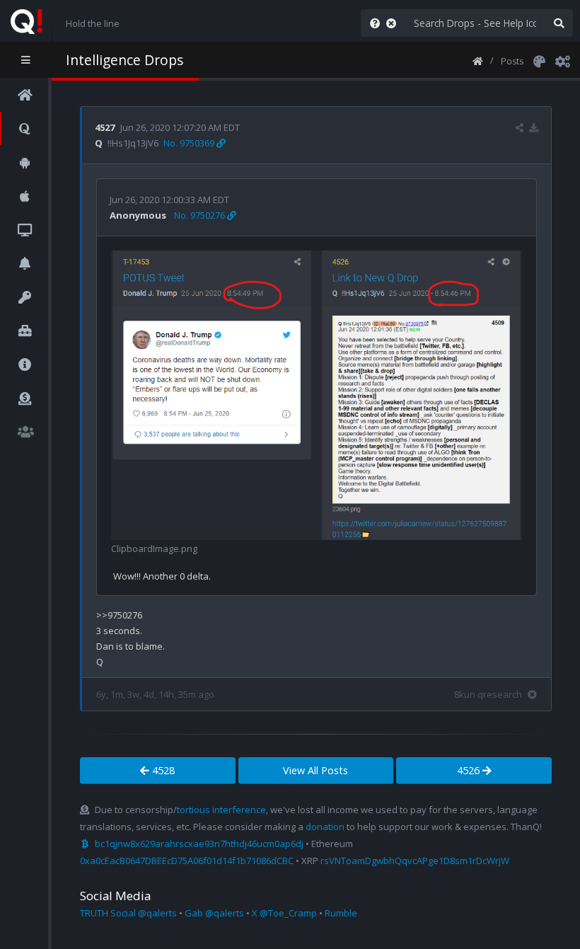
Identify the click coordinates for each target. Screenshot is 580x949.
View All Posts (315, 770)
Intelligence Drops (124, 59)
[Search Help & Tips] (372, 23)
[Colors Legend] (539, 60)
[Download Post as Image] (533, 127)
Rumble (341, 913)
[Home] (477, 60)
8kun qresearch (488, 694)
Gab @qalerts (214, 913)
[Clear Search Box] (394, 23)
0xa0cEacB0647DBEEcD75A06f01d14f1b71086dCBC (187, 860)
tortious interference (221, 809)
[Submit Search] (559, 23)
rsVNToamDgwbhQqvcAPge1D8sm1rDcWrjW (414, 860)
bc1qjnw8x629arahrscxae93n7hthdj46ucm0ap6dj (199, 843)
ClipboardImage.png (154, 548)
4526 (469, 770)
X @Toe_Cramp (284, 913)
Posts (512, 60)
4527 (105, 127)
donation (325, 826)
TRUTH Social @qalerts (128, 913)
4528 (162, 770)
